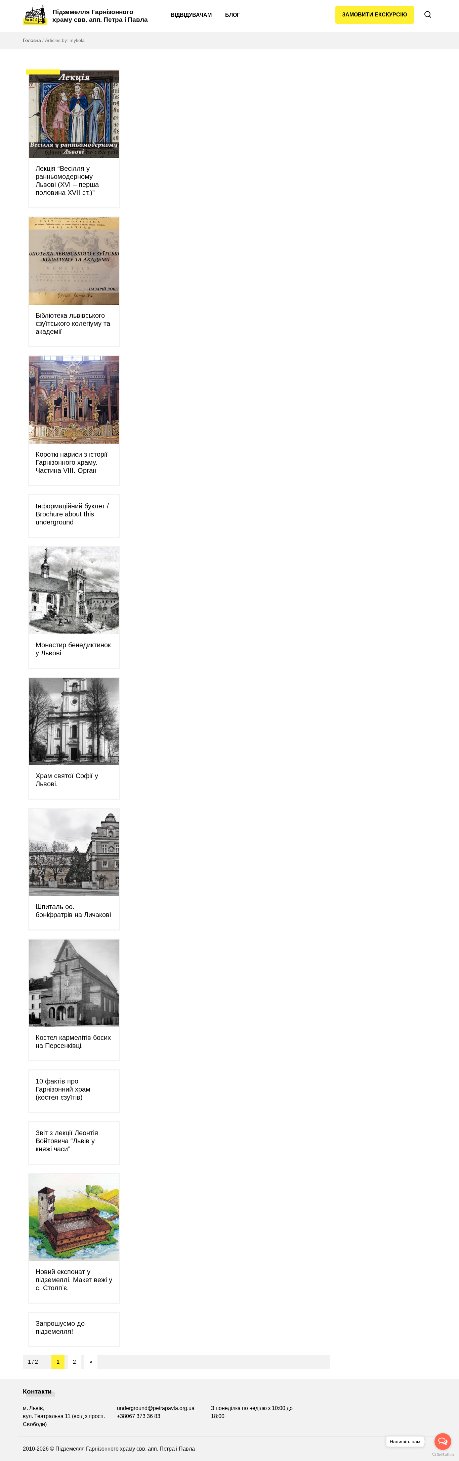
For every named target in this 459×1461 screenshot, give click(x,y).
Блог (232, 15)
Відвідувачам (191, 15)
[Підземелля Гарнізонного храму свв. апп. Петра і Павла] (35, 15)
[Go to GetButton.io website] (443, 1454)
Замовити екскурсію (374, 14)
